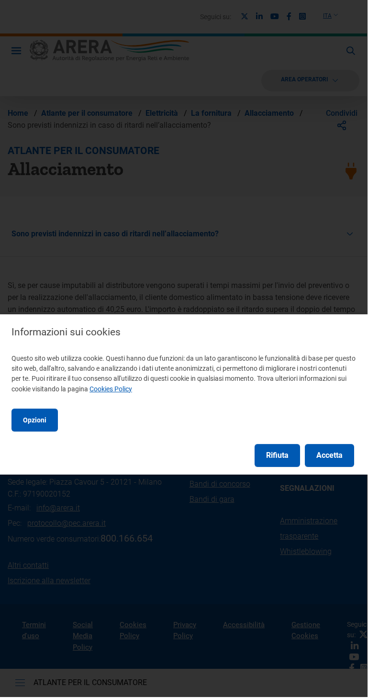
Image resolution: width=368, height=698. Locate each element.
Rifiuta (277, 455)
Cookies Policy (110, 389)
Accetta (329, 455)
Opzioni (34, 420)
